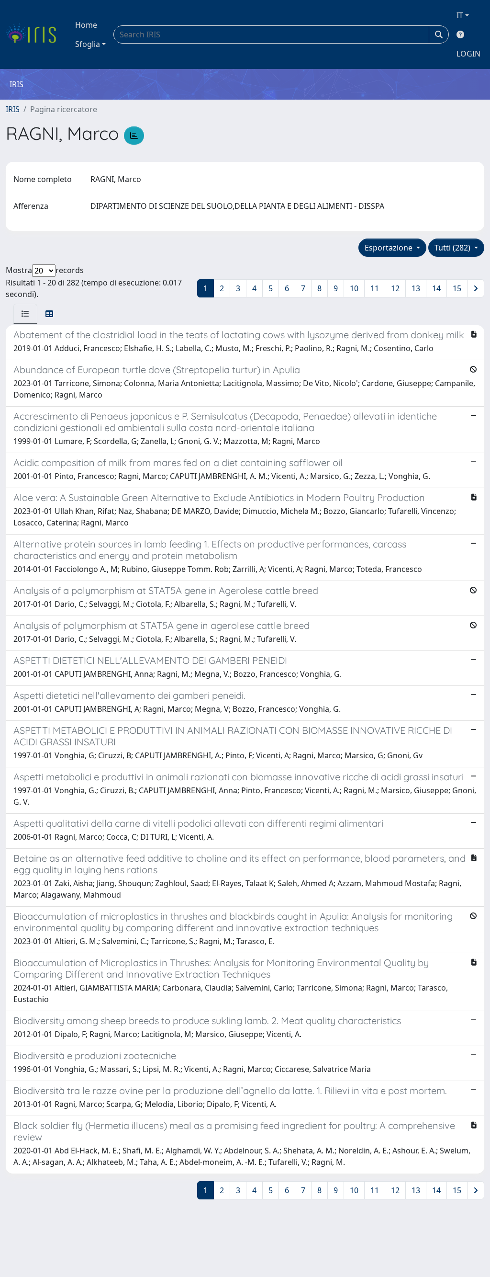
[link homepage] (35, 34)
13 (416, 288)
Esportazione (389, 247)
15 (457, 288)
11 (374, 288)
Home (86, 25)
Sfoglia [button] (87, 44)
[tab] (25, 314)
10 (354, 288)
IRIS (13, 109)
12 (395, 288)
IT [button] (460, 15)
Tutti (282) (453, 247)
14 (436, 288)
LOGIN (468, 53)
